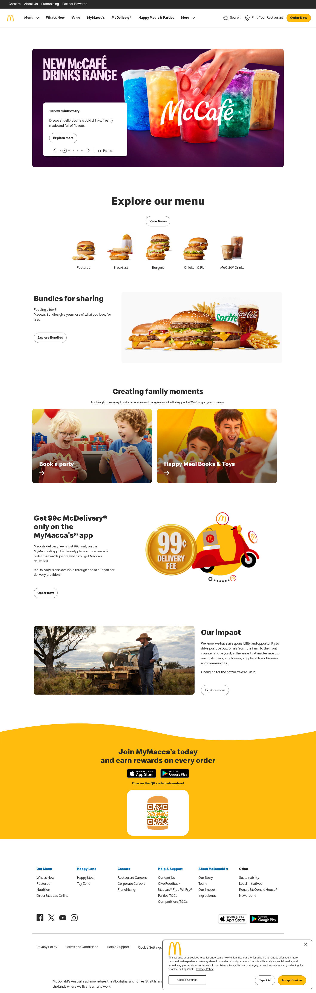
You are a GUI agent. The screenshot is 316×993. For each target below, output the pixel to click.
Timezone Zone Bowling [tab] (77, 144)
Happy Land (87, 862)
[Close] (305, 944)
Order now (45, 586)
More (185, 18)
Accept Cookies (291, 980)
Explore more (63, 131)
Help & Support (170, 862)
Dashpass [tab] (82, 144)
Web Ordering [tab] (73, 144)
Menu (28, 18)
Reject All (265, 980)
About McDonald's (213, 862)
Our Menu (44, 862)
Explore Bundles (50, 331)
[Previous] (54, 143)
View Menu (158, 215)
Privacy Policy (204, 969)
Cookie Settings (150, 941)
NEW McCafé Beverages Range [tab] (64, 144)
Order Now (298, 18)
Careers (124, 862)
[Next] (88, 143)
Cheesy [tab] (60, 144)
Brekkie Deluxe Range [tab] (69, 144)
